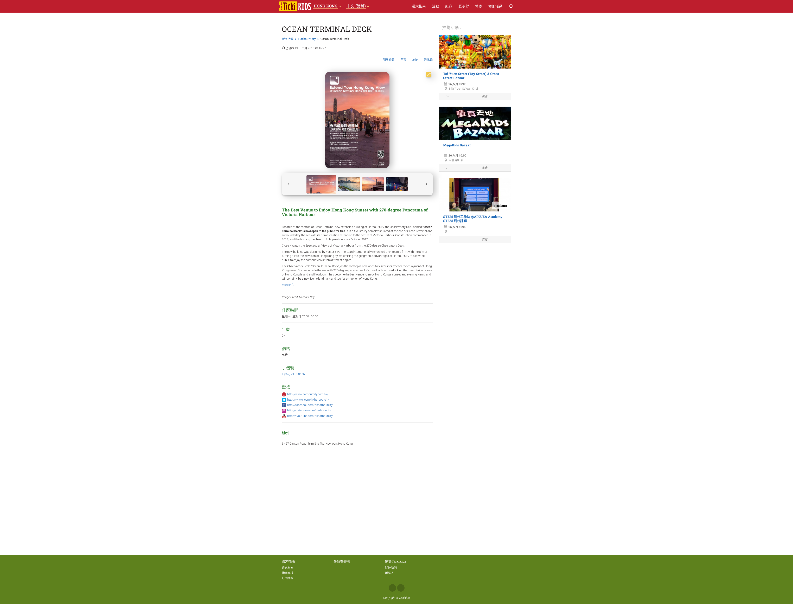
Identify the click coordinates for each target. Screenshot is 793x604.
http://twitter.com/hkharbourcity (308, 399)
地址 (415, 59)
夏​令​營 (463, 6)
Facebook (392, 588)
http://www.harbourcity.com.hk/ (307, 394)
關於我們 (391, 567)
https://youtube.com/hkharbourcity (310, 416)
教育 (485, 239)
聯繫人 (389, 572)
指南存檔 (287, 572)
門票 (403, 59)
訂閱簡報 (287, 578)
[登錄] (511, 6)
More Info (288, 284)
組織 (448, 6)
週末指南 (419, 6)
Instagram (401, 588)
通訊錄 (428, 59)
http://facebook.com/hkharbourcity (310, 405)
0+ (447, 96)
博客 (478, 6)
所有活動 (287, 39)
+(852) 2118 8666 (293, 374)
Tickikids (404, 597)
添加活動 (495, 6)
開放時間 (388, 59)
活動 (435, 6)
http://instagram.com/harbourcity (309, 410)
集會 (485, 96)
